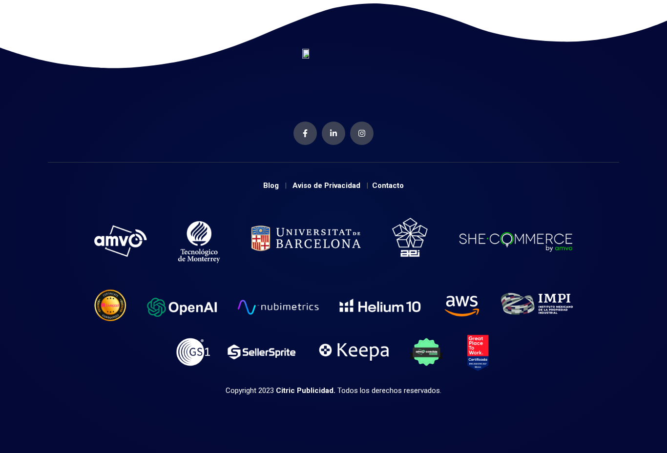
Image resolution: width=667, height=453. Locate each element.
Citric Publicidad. (305, 390)
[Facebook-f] (305, 133)
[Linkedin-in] (333, 133)
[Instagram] (362, 133)
